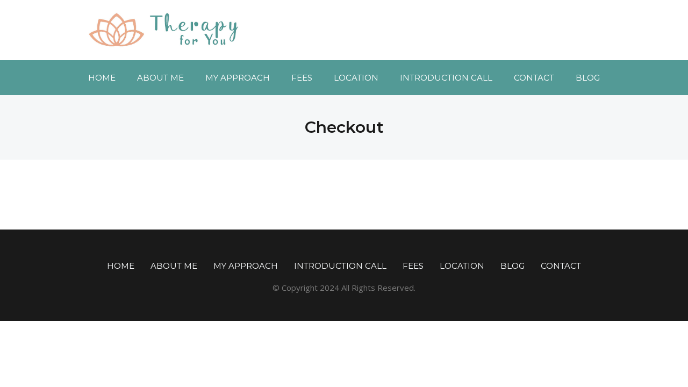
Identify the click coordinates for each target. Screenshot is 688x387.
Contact (534, 78)
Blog (588, 78)
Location (356, 78)
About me (160, 78)
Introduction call (446, 78)
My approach (237, 78)
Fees (301, 78)
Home (102, 78)
